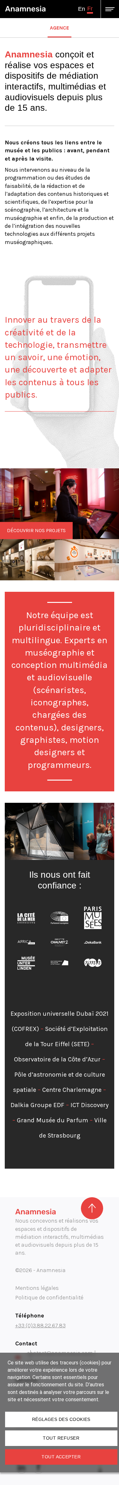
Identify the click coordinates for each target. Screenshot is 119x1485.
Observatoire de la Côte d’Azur (57, 1059)
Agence (59, 28)
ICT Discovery (89, 1105)
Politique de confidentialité (49, 1297)
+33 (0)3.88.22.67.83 (40, 1325)
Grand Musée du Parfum (52, 1120)
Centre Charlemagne (72, 1089)
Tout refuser (61, 1438)
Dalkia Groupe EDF (37, 1105)
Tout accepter (61, 1456)
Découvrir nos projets (36, 530)
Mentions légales (37, 1287)
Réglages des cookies (61, 1419)
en (81, 9)
